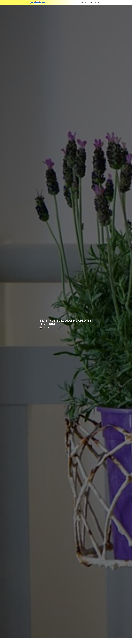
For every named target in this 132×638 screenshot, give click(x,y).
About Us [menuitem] (76, 2)
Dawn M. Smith (46, 327)
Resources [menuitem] (98, 2)
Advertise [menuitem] (83, 2)
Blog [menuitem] (91, 2)
